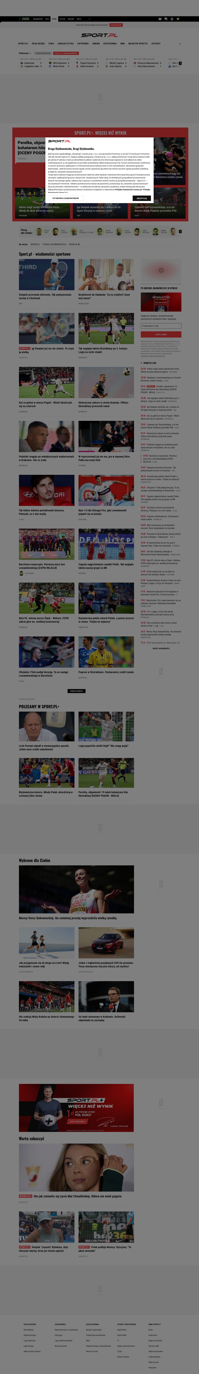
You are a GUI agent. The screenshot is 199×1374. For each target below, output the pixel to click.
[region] (99, 170)
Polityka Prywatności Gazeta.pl (128, 190)
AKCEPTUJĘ (142, 198)
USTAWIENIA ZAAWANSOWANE (66, 198)
